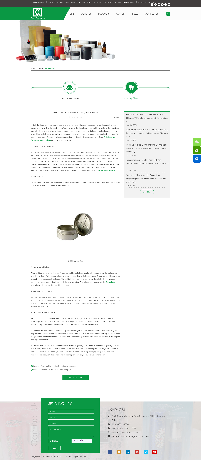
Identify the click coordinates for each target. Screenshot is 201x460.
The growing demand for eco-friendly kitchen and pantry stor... (146, 180)
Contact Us (151, 14)
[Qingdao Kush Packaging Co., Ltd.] (38, 19)
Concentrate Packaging (75, 2)
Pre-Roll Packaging (55, 2)
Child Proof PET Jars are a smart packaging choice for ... (147, 165)
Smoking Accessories (146, 2)
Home (71, 14)
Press (135, 14)
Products (103, 14)
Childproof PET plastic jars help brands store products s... (147, 119)
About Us (86, 14)
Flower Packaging (38, 2)
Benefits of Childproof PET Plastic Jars (145, 114)
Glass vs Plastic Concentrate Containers (146, 144)
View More (147, 192)
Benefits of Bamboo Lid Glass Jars (143, 175)
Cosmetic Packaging (112, 2)
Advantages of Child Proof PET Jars (143, 160)
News (41, 69)
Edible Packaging (94, 2)
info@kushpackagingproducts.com (133, 436)
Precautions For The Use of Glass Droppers (54, 370)
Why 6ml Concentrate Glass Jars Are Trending (147, 129)
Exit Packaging (129, 2)
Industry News (50, 69)
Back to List (75, 377)
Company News (69, 98)
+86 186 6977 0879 (130, 432)
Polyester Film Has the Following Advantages (58, 366)
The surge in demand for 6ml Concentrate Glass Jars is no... (147, 134)
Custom (120, 14)
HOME (33, 69)
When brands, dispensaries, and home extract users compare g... (146, 150)
